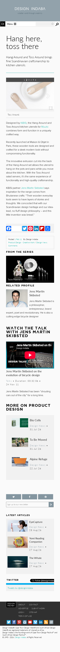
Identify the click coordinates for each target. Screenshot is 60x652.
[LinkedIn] (36, 228)
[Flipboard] (41, 228)
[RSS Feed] (46, 622)
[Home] (30, 9)
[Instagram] (25, 622)
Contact (33, 604)
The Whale (35, 558)
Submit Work (38, 608)
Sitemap (33, 612)
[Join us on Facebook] (29, 496)
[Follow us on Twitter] (13, 496)
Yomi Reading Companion (36, 540)
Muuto (44, 126)
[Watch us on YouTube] (30, 622)
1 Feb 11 (18, 239)
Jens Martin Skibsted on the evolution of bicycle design (24, 373)
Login (21, 612)
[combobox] (45, 24)
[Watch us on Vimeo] (35, 622)
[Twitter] (24, 228)
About (21, 604)
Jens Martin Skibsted (36, 293)
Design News (41, 242)
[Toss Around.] (30, 110)
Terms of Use (25, 616)
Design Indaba (20, 637)
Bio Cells (35, 420)
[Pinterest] (30, 228)
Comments (12, 245)
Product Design (14, 242)
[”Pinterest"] (45, 496)
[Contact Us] (51, 622)
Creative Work (29, 242)
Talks (9, 380)
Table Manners (15, 279)
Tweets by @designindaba (20, 587)
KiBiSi (24, 123)
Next (47, 99)
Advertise (23, 608)
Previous (13, 99)
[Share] (47, 228)
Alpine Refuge (38, 459)
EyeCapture (35, 522)
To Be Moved (38, 440)
